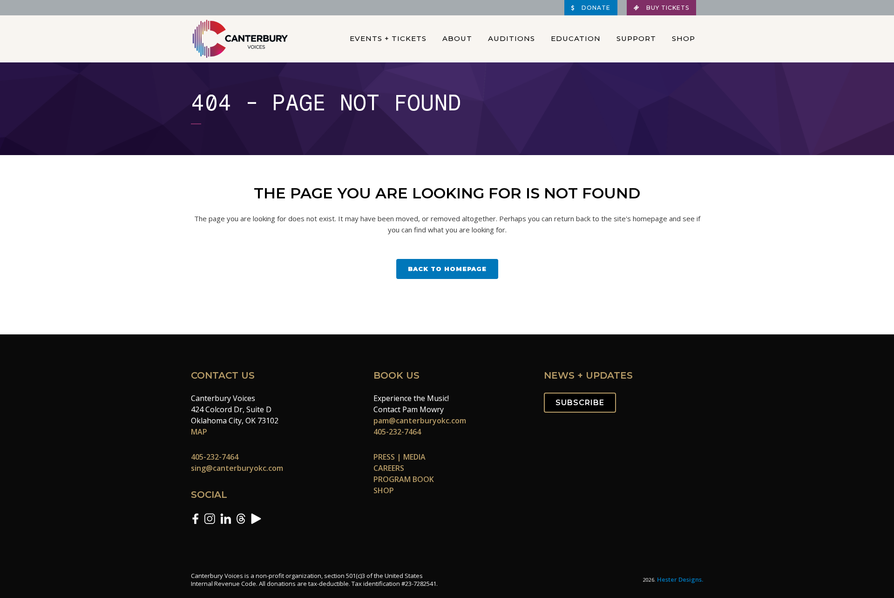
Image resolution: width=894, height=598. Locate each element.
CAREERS (388, 468)
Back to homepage (447, 268)
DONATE (595, 7)
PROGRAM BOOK (403, 479)
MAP (199, 432)
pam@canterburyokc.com (419, 420)
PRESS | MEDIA (399, 457)
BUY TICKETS (666, 7)
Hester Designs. (680, 579)
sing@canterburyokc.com (237, 468)
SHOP (383, 490)
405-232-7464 (214, 457)
